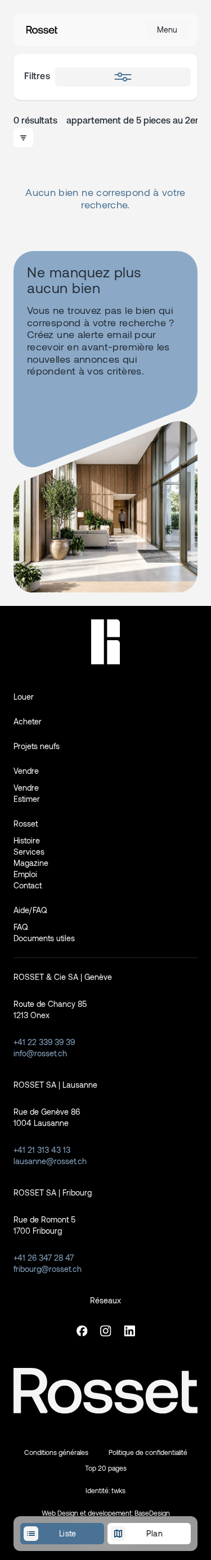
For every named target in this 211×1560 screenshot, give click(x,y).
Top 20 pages (106, 1468)
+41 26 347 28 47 (44, 1257)
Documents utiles (44, 938)
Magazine (31, 863)
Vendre (26, 787)
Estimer (27, 799)
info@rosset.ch (40, 1053)
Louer (24, 696)
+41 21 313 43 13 (42, 1150)
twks (118, 1490)
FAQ (21, 927)
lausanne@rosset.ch (50, 1161)
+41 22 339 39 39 (44, 1042)
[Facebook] (82, 1331)
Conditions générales (56, 1452)
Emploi (25, 874)
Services (29, 851)
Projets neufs (37, 746)
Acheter (28, 721)
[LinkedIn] (129, 1331)
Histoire (27, 840)
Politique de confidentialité (148, 1452)
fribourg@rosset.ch (48, 1269)
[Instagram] (106, 1331)
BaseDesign (152, 1513)
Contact (28, 885)
